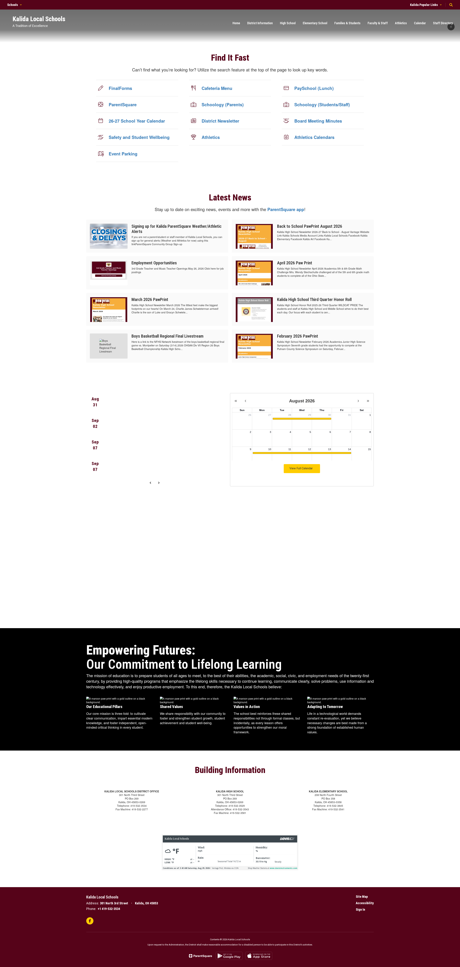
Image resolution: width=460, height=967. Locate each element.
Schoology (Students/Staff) (322, 104)
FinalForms (120, 88)
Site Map (362, 896)
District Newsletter (220, 121)
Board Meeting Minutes (318, 121)
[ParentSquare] (200, 956)
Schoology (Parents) (223, 104)
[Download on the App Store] (258, 956)
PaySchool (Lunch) (314, 88)
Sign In (360, 909)
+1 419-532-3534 (109, 909)
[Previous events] (150, 482)
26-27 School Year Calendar (137, 121)
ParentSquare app (285, 209)
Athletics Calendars (314, 137)
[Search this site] (451, 5)
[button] (14, 5)
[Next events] (158, 482)
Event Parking (123, 154)
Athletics (211, 137)
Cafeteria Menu (217, 88)
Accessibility (365, 903)
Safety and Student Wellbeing (139, 137)
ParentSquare (123, 104)
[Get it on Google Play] (229, 956)
